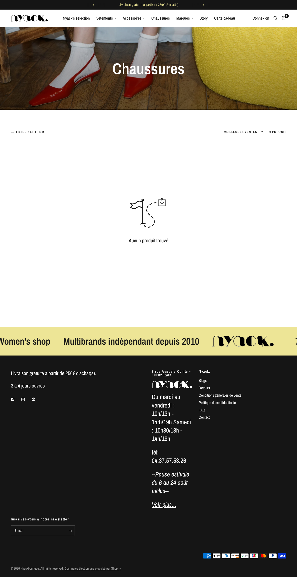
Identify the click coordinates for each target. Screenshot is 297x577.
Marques (183, 18)
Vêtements (104, 18)
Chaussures (160, 18)
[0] (283, 18)
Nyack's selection (76, 18)
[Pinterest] (36, 399)
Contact (204, 417)
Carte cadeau (224, 18)
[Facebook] (15, 399)
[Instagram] (26, 399)
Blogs (203, 380)
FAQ (202, 410)
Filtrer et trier (30, 132)
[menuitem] (76, 18)
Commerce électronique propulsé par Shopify (93, 568)
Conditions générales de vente (220, 395)
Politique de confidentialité (217, 402)
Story (204, 18)
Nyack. (204, 371)
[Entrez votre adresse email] (70, 530)
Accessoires (132, 18)
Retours (204, 388)
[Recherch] (275, 18)
